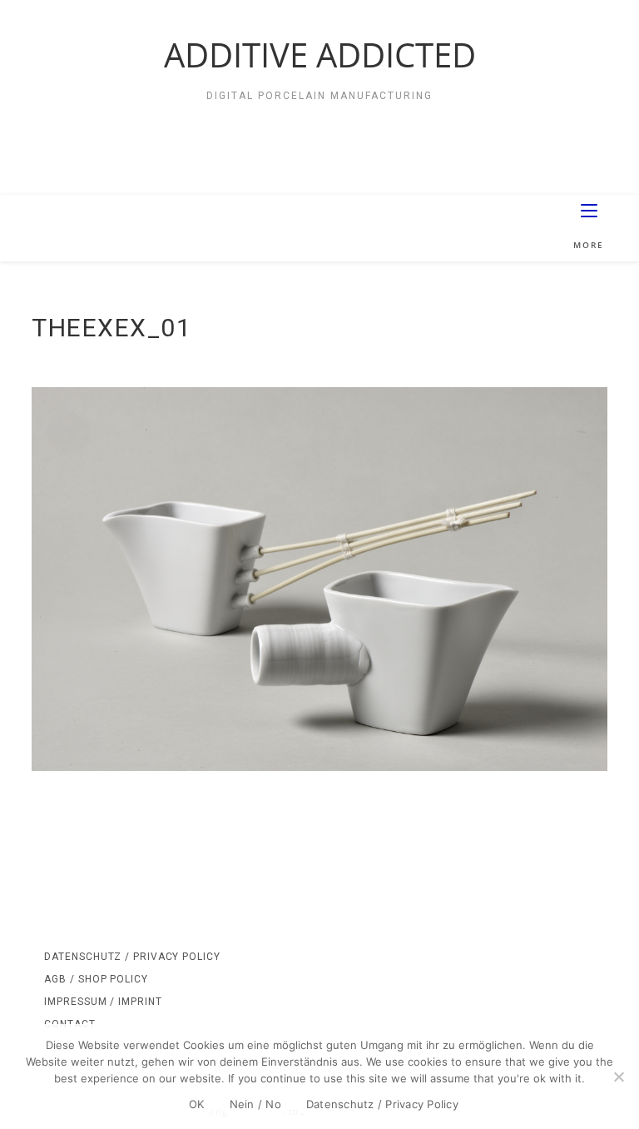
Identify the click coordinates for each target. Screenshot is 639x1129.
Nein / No (255, 1104)
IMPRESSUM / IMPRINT (102, 1001)
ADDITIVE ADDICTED (320, 54)
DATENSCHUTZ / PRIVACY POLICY (132, 956)
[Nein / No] (618, 1076)
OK (197, 1104)
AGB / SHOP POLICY (95, 979)
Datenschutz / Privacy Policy (382, 1104)
